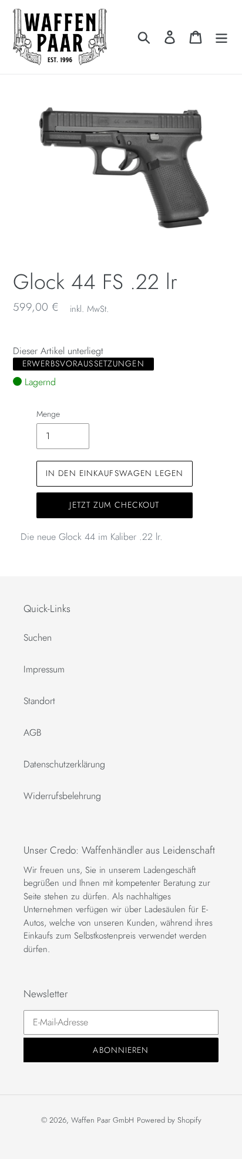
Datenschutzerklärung (64, 764)
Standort (39, 701)
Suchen (37, 637)
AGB (32, 732)
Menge (48, 414)
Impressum (44, 669)
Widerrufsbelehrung (62, 796)
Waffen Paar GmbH (102, 1120)
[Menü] (221, 36)
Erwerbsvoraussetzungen (83, 363)
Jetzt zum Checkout (114, 505)
